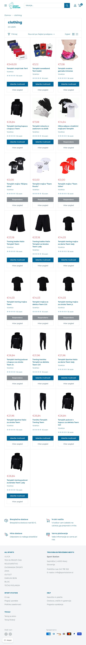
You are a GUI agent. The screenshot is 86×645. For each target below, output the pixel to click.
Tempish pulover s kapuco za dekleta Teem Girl (68, 422)
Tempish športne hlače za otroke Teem (16, 421)
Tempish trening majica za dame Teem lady (68, 242)
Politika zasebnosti (12, 604)
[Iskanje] (67, 5)
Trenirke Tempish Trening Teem (39, 421)
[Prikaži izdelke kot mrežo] (73, 34)
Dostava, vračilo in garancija (59, 601)
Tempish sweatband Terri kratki (41, 69)
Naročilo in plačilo (54, 597)
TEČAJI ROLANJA (12, 585)
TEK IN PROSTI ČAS (13, 560)
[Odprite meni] (5, 5)
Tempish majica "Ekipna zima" (17, 185)
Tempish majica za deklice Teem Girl (40, 303)
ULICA (7, 557)
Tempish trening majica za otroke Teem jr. (68, 303)
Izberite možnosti (17, 84)
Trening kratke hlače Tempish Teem (15, 242)
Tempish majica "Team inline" (67, 185)
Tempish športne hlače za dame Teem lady (67, 360)
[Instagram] (10, 634)
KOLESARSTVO (11, 564)
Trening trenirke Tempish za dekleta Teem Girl (40, 362)
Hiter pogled (17, 90)
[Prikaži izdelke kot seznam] (77, 34)
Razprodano (68, 142)
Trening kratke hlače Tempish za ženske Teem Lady (41, 244)
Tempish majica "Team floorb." (42, 185)
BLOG (7, 582)
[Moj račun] (75, 5)
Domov (7, 15)
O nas (7, 597)
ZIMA (6, 571)
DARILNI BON (10, 578)
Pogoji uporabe (11, 601)
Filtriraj (14, 34)
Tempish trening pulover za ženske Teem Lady (17, 481)
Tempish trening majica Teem (17, 303)
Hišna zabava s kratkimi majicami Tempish (68, 127)
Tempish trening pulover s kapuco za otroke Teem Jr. (17, 362)
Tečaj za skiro (10, 616)
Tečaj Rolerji (9, 620)
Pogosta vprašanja (55, 604)
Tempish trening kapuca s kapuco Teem (17, 127)
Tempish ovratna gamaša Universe (65, 69)
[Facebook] (6, 634)
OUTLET (8, 575)
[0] (79, 5)
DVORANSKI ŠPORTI (13, 567)
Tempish (10, 72)
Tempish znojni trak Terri (17, 68)
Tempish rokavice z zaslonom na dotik (40, 127)
